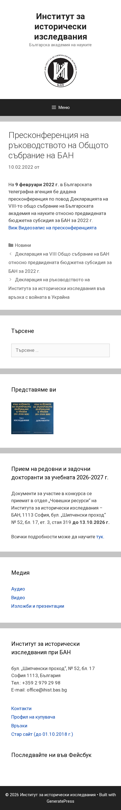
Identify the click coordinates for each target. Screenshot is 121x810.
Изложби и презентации (37, 606)
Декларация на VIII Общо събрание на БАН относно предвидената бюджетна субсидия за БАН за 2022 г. (60, 262)
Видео (18, 597)
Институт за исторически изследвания (60, 26)
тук (99, 536)
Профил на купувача (33, 717)
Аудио (18, 589)
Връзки (19, 725)
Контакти (21, 708)
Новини (23, 245)
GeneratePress (60, 801)
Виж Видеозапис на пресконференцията (52, 228)
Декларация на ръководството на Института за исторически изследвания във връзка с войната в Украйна (56, 288)
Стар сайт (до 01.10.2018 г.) (42, 734)
